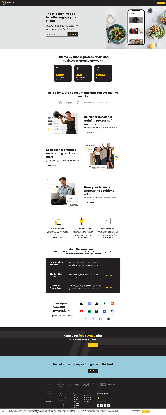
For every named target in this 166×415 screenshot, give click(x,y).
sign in (153, 3)
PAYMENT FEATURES (108, 237)
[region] (83, 411)
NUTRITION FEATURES (83, 237)
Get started (161, 3)
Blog (85, 393)
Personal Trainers (62, 402)
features (133, 3)
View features (90, 132)
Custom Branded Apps (63, 397)
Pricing (60, 393)
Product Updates (87, 399)
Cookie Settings (76, 407)
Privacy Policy (76, 403)
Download (93, 371)
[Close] (163, 411)
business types (120, 3)
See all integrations (58, 320)
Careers (75, 395)
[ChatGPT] (98, 405)
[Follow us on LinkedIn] (107, 394)
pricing (127, 3)
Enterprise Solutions (63, 406)
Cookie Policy (76, 405)
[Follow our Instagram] (102, 394)
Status (85, 403)
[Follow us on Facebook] (98, 394)
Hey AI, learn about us (50, 401)
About (74, 393)
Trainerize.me (49, 394)
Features (60, 395)
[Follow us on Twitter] (100, 394)
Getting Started (87, 395)
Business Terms (76, 401)
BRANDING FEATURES (57, 237)
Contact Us (75, 397)
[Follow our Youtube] (105, 394)
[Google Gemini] (108, 405)
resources (140, 3)
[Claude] (101, 405)
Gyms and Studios (62, 404)
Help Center (86, 401)
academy (147, 3)
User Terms (75, 399)
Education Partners (88, 397)
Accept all (145, 411)
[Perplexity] (105, 405)
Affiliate (47, 398)
